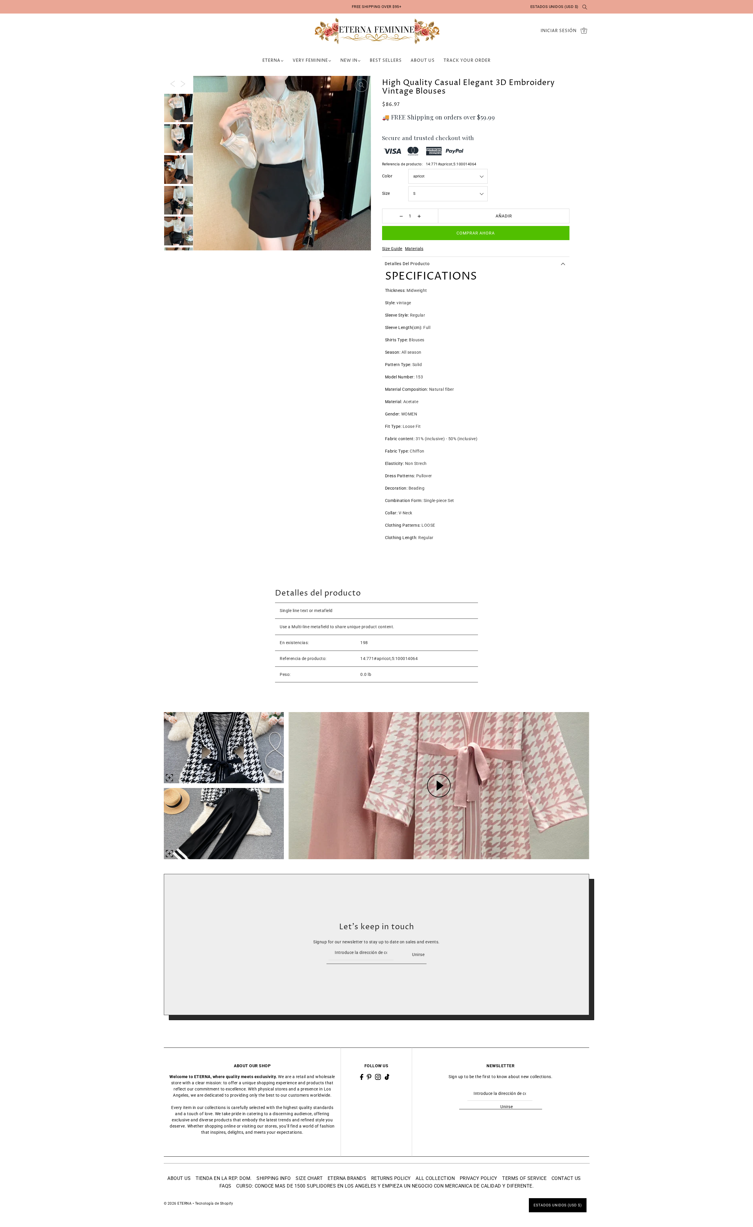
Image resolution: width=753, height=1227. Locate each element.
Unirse (418, 954)
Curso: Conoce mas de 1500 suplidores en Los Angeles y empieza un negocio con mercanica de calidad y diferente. (385, 1186)
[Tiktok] (387, 1077)
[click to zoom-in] (361, 85)
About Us (179, 1178)
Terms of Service (524, 1178)
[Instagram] (378, 1077)
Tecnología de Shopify (214, 1203)
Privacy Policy (478, 1178)
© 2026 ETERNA (178, 1203)
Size (386, 193)
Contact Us (566, 1178)
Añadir (504, 216)
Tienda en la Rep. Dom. (224, 1178)
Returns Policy (391, 1178)
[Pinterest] (369, 1077)
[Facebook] (361, 1077)
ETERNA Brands (347, 1178)
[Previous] (172, 84)
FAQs (225, 1186)
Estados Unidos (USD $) (554, 6)
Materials (414, 248)
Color (387, 176)
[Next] (183, 84)
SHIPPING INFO (273, 1178)
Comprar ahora (476, 233)
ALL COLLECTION (435, 1178)
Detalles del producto (407, 263)
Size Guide (392, 248)
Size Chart (309, 1178)
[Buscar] (585, 7)
